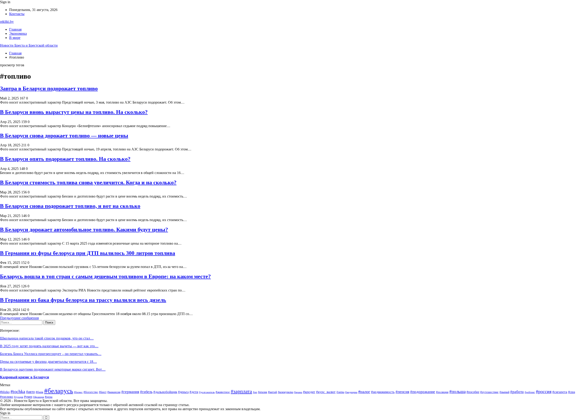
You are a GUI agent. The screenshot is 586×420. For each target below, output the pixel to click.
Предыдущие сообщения (19, 318)
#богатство (91, 392)
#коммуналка (285, 392)
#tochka (18, 391)
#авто (30, 392)
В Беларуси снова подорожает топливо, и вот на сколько (70, 206)
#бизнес (78, 392)
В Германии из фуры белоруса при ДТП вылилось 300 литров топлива (87, 253)
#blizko (5, 392)
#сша (571, 392)
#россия (543, 391)
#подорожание (422, 392)
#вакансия (113, 392)
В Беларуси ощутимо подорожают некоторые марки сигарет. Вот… (53, 369)
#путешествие (489, 392)
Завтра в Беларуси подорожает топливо (49, 88)
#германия (130, 392)
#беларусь (58, 390)
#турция (18, 397)
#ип (255, 392)
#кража (298, 392)
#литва (340, 392)
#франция (38, 397)
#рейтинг (530, 392)
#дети (194, 392)
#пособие (473, 392)
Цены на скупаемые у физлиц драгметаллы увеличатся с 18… (48, 362)
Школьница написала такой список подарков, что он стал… (47, 338)
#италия (262, 392)
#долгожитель (207, 392)
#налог (364, 391)
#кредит (309, 392)
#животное (223, 392)
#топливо (6, 397)
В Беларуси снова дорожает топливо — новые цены (64, 136)
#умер (28, 397)
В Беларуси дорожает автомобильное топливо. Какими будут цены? (84, 230)
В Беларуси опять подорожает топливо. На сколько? (65, 159)
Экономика (18, 33)
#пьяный (504, 392)
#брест (102, 392)
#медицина (351, 392)
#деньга (183, 392)
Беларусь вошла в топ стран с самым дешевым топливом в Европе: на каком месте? (105, 276)
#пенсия (402, 392)
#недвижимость (383, 392)
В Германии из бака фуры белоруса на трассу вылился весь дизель (83, 300)
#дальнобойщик (165, 392)
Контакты (16, 14)
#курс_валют (326, 392)
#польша (457, 391)
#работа (517, 392)
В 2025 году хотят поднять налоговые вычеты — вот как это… (49, 346)
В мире (14, 38)
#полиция (442, 392)
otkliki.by (7, 22)
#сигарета (559, 392)
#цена (48, 397)
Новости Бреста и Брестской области (29, 45)
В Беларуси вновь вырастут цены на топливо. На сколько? (74, 112)
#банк (39, 392)
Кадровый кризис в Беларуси (24, 377)
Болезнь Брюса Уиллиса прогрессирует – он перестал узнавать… (50, 354)
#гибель (146, 392)
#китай (272, 392)
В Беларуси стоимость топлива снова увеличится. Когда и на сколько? (88, 182)
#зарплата (241, 391)
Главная (15, 29)
